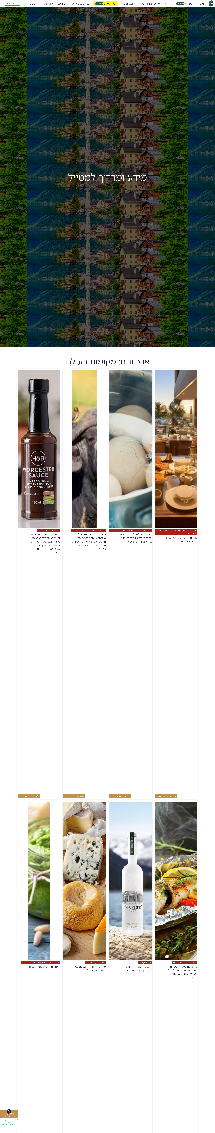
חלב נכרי (163, 530)
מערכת (188, 3)
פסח (141, 962)
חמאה (194, 533)
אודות (168, 3)
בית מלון (181, 530)
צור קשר (60, 3)
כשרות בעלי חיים (88, 530)
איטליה (56, 962)
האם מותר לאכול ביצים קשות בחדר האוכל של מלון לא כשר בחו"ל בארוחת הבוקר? (136, 538)
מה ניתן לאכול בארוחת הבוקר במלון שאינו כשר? (181, 539)
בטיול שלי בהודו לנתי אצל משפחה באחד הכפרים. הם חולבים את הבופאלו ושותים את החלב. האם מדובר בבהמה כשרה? (89, 542)
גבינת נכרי (172, 530)
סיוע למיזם (109, 3)
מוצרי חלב (75, 530)
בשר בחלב (54, 530)
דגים (47, 530)
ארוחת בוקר (191, 530)
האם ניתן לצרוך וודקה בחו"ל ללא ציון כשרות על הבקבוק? (136, 968)
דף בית (201, 3)
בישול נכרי (123, 530)
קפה (188, 533)
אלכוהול (147, 962)
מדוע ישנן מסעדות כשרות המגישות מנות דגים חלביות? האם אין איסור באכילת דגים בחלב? (182, 972)
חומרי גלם (26, 962)
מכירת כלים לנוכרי (80, 3)
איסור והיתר (145, 530)
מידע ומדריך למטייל (149, 3)
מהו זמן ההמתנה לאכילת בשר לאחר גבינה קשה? (90, 968)
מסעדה (41, 530)
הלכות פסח (127, 3)
